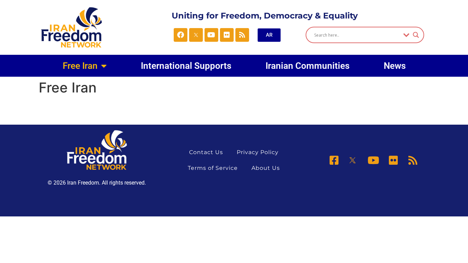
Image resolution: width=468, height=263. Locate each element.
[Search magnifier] (416, 35)
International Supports (186, 66)
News (395, 66)
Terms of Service (213, 168)
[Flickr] (227, 35)
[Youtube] (211, 35)
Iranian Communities (307, 66)
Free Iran (80, 66)
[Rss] (242, 35)
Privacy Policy (258, 152)
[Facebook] (180, 35)
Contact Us (206, 152)
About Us (265, 168)
